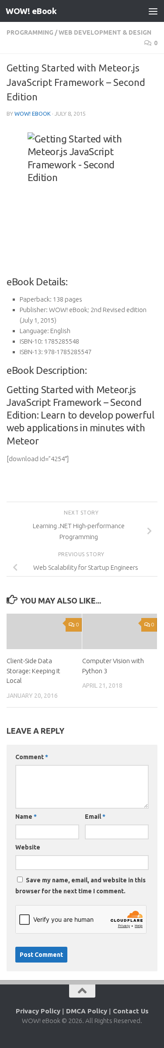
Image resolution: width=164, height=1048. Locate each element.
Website (27, 847)
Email (95, 816)
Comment (31, 756)
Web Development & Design (105, 32)
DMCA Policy (86, 1011)
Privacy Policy (38, 1011)
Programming (30, 32)
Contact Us (131, 1011)
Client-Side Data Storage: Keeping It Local (33, 670)
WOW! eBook (31, 11)
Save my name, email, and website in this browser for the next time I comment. (80, 886)
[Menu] (153, 11)
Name (26, 816)
